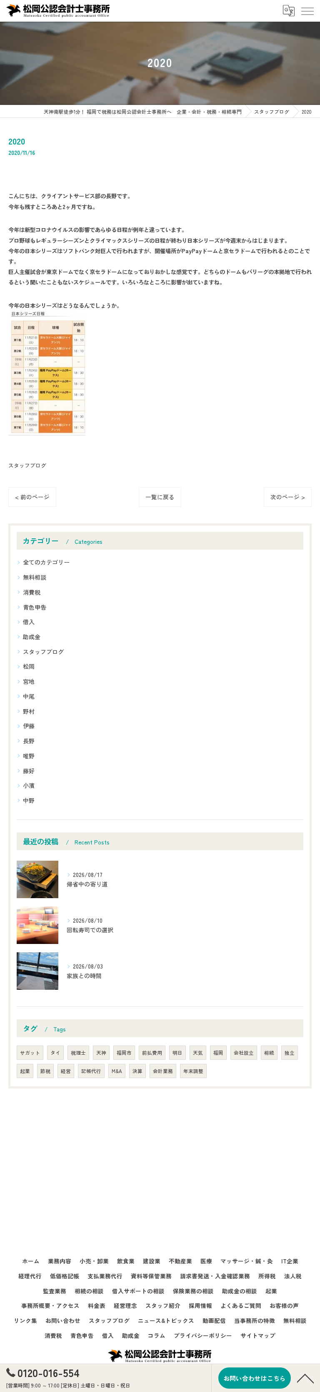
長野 (29, 741)
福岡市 (124, 1052)
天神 (101, 1052)
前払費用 (152, 1052)
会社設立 (244, 1052)
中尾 (29, 696)
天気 (198, 1052)
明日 (177, 1052)
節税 (45, 1071)
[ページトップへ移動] (305, 1378)
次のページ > (287, 497)
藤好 (29, 771)
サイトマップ (257, 1335)
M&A (117, 1071)
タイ (55, 1052)
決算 (137, 1071)
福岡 (218, 1052)
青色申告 (34, 607)
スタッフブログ (27, 465)
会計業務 (163, 1071)
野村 (29, 711)
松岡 (29, 666)
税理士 (78, 1052)
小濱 (29, 785)
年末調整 (193, 1071)
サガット (30, 1052)
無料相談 (34, 577)
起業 (25, 1071)
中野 (29, 800)
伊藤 (29, 726)
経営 (66, 1071)
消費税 (31, 592)
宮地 (29, 681)
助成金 (31, 637)
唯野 (29, 756)
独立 (290, 1052)
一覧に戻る (160, 497)
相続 (269, 1052)
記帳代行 (91, 1071)
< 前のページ (32, 497)
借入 (29, 622)
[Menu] (307, 10)
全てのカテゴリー (46, 562)
